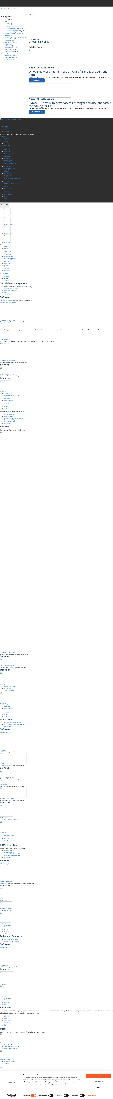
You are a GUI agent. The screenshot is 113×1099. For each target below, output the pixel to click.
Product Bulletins (8, 1044)
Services (4, 656)
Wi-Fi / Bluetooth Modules (11, 939)
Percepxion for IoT (5, 965)
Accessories (7, 423)
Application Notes (9, 1024)
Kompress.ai (3, 784)
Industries (5, 669)
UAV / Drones (7, 910)
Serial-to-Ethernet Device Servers (13, 418)
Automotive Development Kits (12, 855)
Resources (7, 1002)
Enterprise (3, 703)
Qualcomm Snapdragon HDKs (12, 854)
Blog (5, 1025)
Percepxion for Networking (7, 652)
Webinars (6, 1016)
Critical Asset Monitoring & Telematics (14, 724)
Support (6, 1004)
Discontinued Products (10, 1048)
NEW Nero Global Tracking (7, 764)
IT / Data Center (8, 705)
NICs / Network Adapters (10, 420)
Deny (98, 1087)
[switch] (50, 1095)
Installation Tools (5, 1059)
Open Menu (4, 3)
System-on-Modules (9, 850)
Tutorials (6, 1022)
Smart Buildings (8, 688)
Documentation (4, 1043)
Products (6, 711)
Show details (92, 1095)
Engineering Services (6, 881)
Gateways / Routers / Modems (12, 722)
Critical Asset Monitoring (11, 819)
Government (7, 706)
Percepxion (3, 750)
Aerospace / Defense (6, 908)
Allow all (98, 1076)
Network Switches (9, 414)
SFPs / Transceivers (9, 421)
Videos (5, 1018)
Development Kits (9, 852)
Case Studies (7, 1015)
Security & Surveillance (10, 686)
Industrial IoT (7, 719)
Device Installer (8, 1065)
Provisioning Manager (10, 1061)
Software (5, 426)
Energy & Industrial (9, 690)
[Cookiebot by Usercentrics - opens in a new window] (11, 1095)
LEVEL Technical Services (7, 665)
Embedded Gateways (11, 936)
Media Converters (9, 416)
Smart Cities (3, 685)
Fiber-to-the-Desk (9, 708)
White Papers (7, 1020)
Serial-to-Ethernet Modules (11, 941)
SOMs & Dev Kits (8, 845)
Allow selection (98, 1081)
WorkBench (7, 1063)
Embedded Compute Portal (11, 1046)
